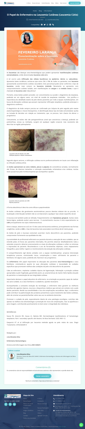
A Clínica (29, 3)
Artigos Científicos (28, 410)
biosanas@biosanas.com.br (63, 403)
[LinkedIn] (14, 404)
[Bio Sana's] (9, 3)
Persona (25, 408)
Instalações (41, 401)
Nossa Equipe (27, 401)
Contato (25, 415)
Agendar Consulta (74, 3)
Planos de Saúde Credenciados (28, 404)
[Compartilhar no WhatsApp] (47, 25)
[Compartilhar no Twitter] (44, 25)
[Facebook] (6, 404)
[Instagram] (10, 404)
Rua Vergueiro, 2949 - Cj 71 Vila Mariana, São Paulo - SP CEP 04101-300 (67, 407)
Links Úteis (41, 410)
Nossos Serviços (36, 3)
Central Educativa (46, 3)
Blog (52, 3)
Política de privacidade (29, 418)
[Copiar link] (53, 25)
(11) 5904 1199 (59, 398)
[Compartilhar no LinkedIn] (50, 25)
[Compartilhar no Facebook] (42, 25)
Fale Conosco (63, 3)
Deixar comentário (42, 376)
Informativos (48, 11)
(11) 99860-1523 (60, 401)
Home (35, 11)
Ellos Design (62, 426)
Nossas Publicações (43, 408)
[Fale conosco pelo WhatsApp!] (81, 425)
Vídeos (56, 3)
